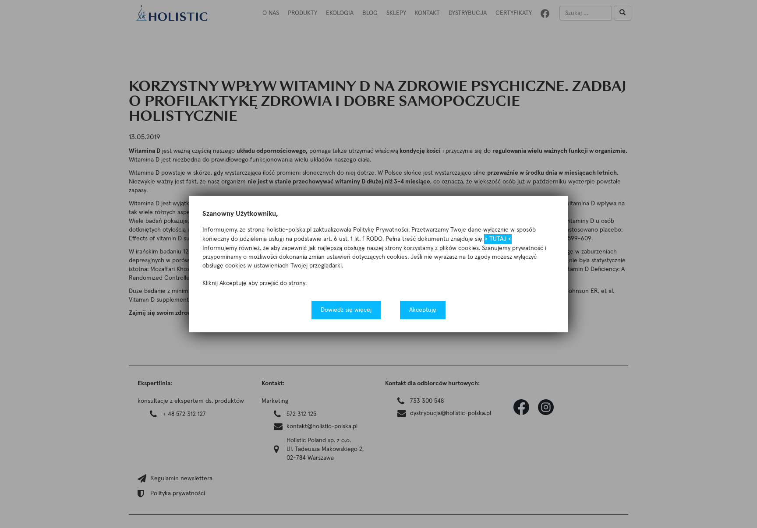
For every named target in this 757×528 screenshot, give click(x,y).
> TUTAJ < (498, 239)
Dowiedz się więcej (346, 310)
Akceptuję (422, 310)
